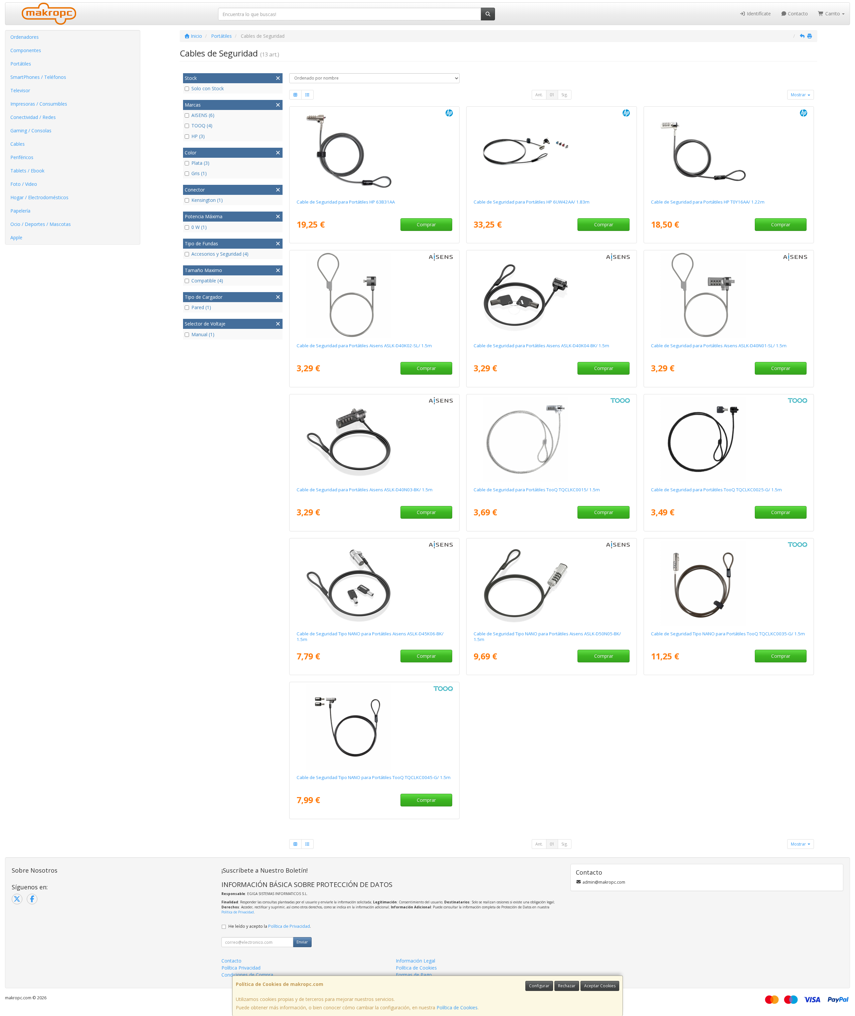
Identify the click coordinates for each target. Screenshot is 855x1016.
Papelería (20, 211)
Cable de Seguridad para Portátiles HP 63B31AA (346, 202)
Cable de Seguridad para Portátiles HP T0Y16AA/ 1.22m (707, 202)
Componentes (25, 50)
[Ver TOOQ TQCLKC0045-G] (374, 727)
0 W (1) (199, 227)
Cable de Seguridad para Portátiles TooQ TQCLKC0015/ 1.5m (537, 490)
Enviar (302, 942)
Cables (17, 144)
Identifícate (758, 13)
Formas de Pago (414, 975)
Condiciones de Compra (247, 975)
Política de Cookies (457, 1007)
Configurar (539, 986)
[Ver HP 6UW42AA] (551, 151)
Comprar (426, 224)
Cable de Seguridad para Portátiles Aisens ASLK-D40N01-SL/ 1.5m (719, 346)
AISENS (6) (202, 115)
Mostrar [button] (799, 95)
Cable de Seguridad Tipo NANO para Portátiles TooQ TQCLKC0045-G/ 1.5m (374, 777)
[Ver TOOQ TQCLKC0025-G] (729, 439)
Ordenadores (24, 37)
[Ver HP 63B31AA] (374, 151)
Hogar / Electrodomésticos (39, 197)
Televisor (20, 90)
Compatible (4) (207, 280)
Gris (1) (199, 173)
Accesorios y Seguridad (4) (219, 254)
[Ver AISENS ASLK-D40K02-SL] (374, 295)
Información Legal (415, 961)
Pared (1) (201, 307)
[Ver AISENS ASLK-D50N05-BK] (551, 583)
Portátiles (20, 63)
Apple (16, 237)
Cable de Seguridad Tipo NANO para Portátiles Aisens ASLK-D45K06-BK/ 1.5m (370, 636)
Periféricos (21, 157)
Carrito (832, 13)
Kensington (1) (207, 200)
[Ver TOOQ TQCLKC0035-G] (729, 583)
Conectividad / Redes (33, 117)
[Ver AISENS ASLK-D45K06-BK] (374, 583)
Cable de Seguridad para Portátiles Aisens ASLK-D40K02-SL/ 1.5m (364, 346)
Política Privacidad (241, 968)
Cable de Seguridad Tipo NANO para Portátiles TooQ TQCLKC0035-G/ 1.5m (728, 634)
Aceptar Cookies (600, 986)
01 (552, 95)
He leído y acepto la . (269, 926)
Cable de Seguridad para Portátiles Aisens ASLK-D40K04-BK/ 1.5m (541, 346)
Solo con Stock (207, 88)
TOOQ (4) (201, 125)
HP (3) (198, 136)
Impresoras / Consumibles (38, 104)
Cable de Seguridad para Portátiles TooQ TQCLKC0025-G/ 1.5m (716, 490)
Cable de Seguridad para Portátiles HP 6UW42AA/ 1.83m (531, 202)
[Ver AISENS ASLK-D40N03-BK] (374, 439)
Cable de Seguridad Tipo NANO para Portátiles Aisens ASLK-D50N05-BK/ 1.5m (547, 636)
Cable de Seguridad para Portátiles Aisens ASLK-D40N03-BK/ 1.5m (365, 490)
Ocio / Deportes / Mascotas (40, 224)
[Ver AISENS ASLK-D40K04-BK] (551, 295)
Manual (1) (202, 334)
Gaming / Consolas (30, 130)
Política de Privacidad (237, 912)
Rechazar (566, 986)
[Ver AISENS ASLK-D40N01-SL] (729, 295)
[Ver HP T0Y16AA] (729, 151)
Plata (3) (200, 163)
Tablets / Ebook (27, 170)
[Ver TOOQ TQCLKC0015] (551, 439)
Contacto (797, 13)
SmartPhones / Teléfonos (38, 77)
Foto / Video (23, 184)
